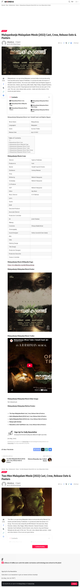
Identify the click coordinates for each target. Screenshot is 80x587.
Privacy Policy (22, 583)
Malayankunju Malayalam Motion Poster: (40, 110)
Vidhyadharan (10, 42)
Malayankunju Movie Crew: (17, 100)
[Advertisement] (40, 18)
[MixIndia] (9, 1)
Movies (4, 30)
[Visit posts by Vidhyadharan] (4, 43)
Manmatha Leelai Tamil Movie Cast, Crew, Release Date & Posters (27, 424)
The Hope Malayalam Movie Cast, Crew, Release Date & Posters (27, 413)
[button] (74, 584)
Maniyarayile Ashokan (15, 422)
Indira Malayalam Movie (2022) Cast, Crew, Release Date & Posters (27, 416)
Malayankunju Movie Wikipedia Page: (18, 104)
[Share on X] (66, 43)
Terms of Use (31, 583)
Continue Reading (40, 546)
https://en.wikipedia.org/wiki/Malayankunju (21, 265)
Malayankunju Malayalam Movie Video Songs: (39, 106)
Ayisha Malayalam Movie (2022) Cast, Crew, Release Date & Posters (28, 419)
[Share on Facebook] (64, 43)
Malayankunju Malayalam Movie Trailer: (40, 101)
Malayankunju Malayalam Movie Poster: (18, 108)
